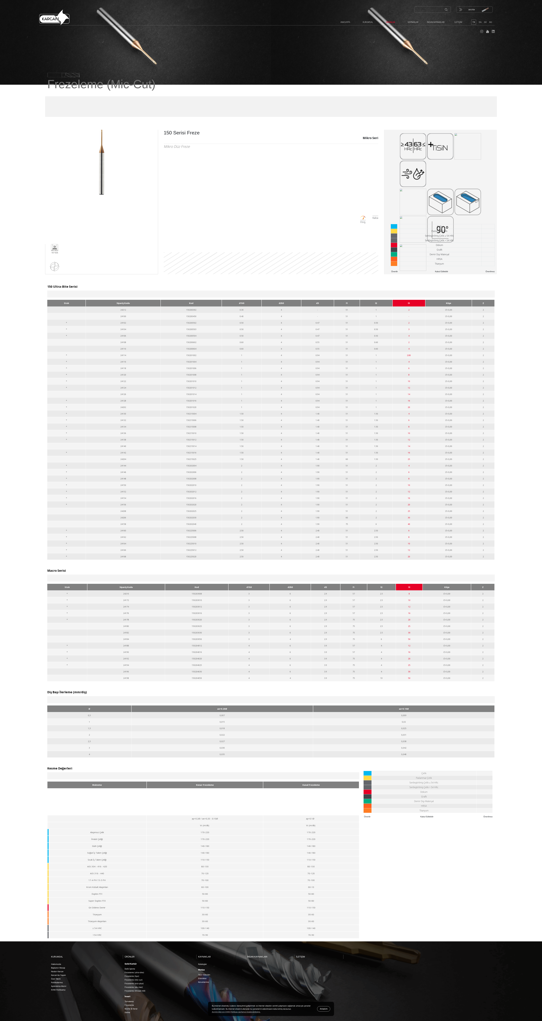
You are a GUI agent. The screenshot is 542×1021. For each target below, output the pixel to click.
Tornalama (129, 1001)
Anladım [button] (324, 1009)
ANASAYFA (345, 22)
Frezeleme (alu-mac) (134, 987)
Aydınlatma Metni (58, 986)
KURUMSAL (368, 22)
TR (473, 22)
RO (490, 22)
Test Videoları (204, 975)
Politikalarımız (57, 982)
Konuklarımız (203, 982)
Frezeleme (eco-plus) (134, 983)
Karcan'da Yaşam (58, 975)
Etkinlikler (202, 978)
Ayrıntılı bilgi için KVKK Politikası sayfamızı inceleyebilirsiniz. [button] (236, 1012)
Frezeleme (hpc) (132, 976)
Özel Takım (56, 979)
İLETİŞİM (458, 22)
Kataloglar (202, 964)
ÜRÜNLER (390, 22)
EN (480, 22)
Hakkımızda (56, 964)
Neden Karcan (57, 971)
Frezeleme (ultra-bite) (134, 972)
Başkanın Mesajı (58, 968)
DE (485, 22)
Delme (127, 1012)
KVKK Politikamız (58, 990)
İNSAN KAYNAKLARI (435, 22)
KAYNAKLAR (413, 22)
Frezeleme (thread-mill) (135, 991)
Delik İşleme (130, 969)
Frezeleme (129, 1005)
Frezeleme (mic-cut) (134, 980)
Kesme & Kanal (131, 1009)
